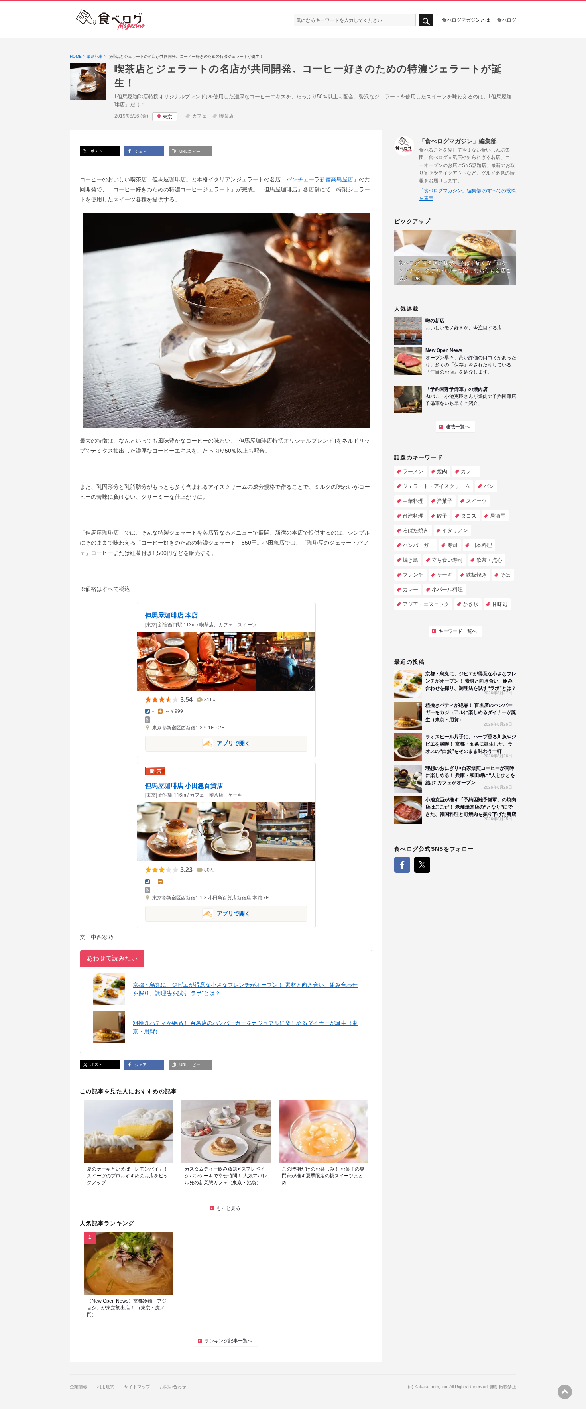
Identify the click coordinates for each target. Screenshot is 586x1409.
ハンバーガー (418, 545)
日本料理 (481, 545)
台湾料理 (413, 516)
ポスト (95, 151)
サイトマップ (137, 1387)
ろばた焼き (416, 530)
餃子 (442, 516)
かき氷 (470, 604)
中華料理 (413, 501)
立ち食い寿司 (447, 560)
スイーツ (476, 501)
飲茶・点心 (489, 560)
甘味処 (499, 604)
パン (489, 486)
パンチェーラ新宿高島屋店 (319, 179)
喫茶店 (226, 116)
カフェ (199, 116)
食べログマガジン (110, 19)
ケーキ (444, 575)
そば (505, 575)
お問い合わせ (173, 1387)
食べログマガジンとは (466, 19)
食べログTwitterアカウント (422, 865)
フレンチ (413, 575)
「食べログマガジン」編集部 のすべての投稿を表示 (467, 194)
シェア (140, 151)
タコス (468, 516)
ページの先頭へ (565, 1392)
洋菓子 (444, 501)
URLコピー (189, 151)
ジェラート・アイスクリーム (436, 486)
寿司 (452, 545)
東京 (167, 117)
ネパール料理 (447, 589)
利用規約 (105, 1387)
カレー (410, 589)
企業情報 (78, 1387)
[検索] (426, 20)
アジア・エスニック (426, 604)
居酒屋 (497, 516)
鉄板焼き (476, 575)
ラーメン (413, 471)
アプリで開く (197, 743)
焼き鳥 (410, 560)
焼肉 (442, 471)
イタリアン (455, 530)
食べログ (506, 19)
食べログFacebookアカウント (402, 865)
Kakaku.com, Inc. (431, 1387)
